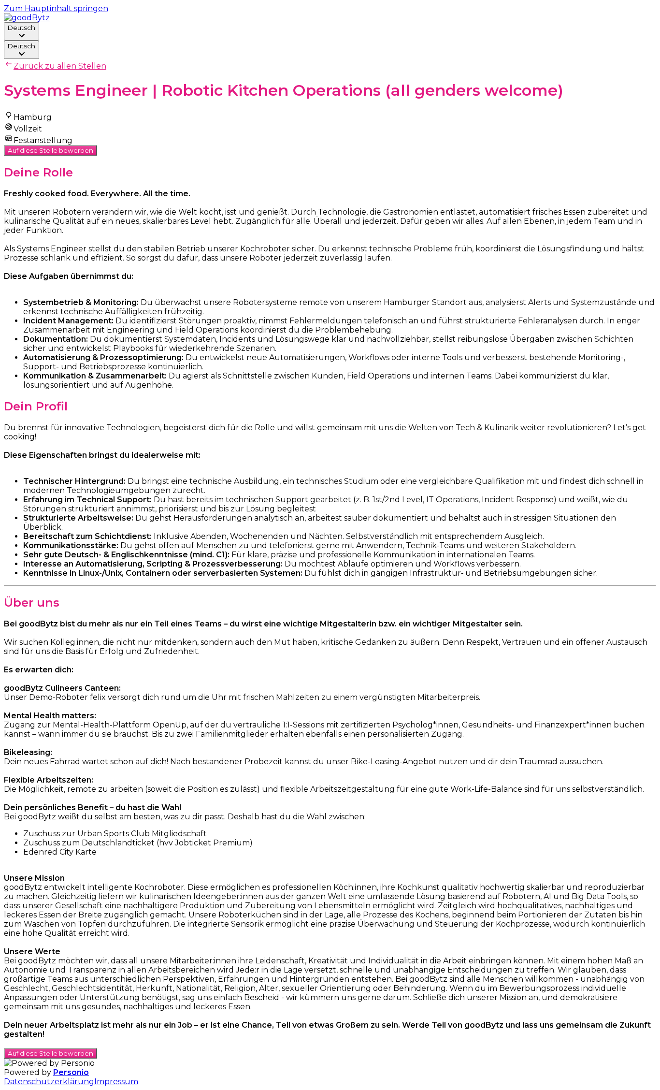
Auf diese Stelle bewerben (50, 150)
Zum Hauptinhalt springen (56, 8)
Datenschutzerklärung (49, 1081)
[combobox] (21, 31)
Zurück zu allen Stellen (60, 66)
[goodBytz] (27, 17)
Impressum (116, 1081)
